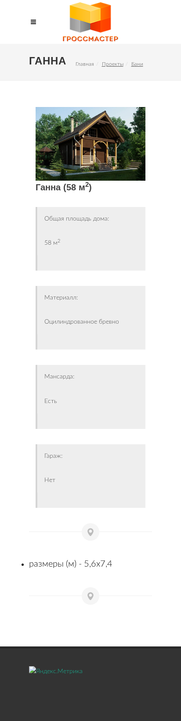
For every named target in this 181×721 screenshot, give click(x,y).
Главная (85, 64)
